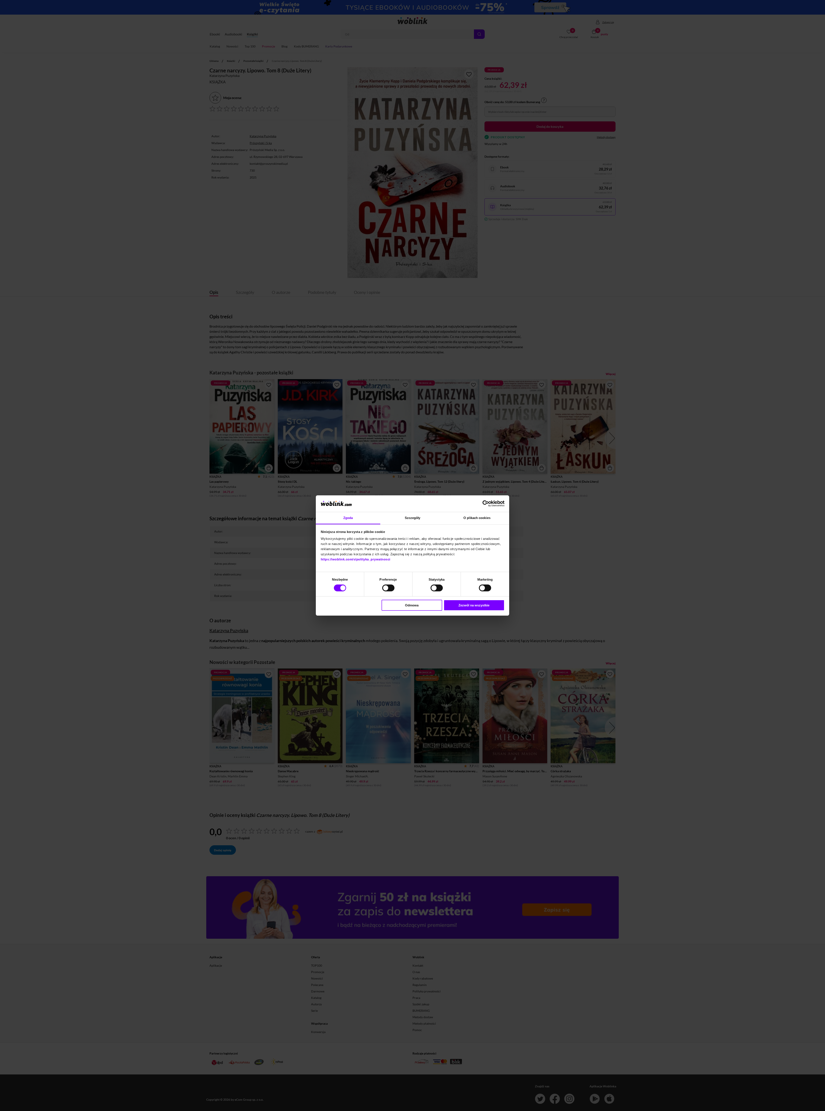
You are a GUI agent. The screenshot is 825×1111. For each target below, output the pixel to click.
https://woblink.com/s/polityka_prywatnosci (355, 559)
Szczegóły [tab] (412, 518)
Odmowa (412, 605)
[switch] (388, 587)
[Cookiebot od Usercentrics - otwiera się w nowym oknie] (485, 503)
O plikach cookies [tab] (476, 518)
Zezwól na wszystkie (473, 605)
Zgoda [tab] (348, 518)
